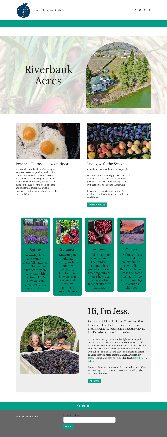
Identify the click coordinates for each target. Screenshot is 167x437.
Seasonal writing (97, 205)
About (53, 10)
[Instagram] (140, 10)
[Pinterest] (144, 10)
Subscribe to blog (71, 415)
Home (37, 10)
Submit (68, 426)
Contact (62, 10)
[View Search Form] (149, 10)
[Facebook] (135, 10)
